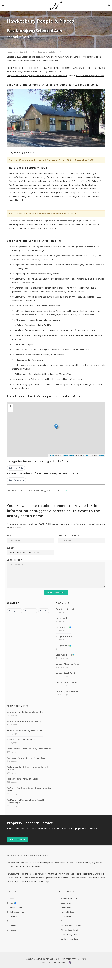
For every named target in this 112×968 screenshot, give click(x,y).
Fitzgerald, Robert (64, 636)
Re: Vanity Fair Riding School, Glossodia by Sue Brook (29, 789)
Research (13, 916)
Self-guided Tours (17, 912)
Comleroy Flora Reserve (67, 691)
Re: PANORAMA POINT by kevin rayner (25, 730)
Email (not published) (68, 536)
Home (9, 52)
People (43, 611)
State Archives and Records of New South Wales (48, 213)
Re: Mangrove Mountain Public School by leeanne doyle (26, 801)
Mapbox (101, 455)
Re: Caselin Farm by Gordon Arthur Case (26, 758)
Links (12, 921)
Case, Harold (62, 618)
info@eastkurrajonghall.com (90, 75)
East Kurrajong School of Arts (50, 52)
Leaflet (51, 455)
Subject (10, 548)
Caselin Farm (66, 907)
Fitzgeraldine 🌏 (63, 645)
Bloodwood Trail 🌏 (65, 654)
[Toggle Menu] (3, 5)
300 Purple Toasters (59, 962)
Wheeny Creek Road (65, 673)
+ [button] (10, 406)
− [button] (10, 410)
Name (9, 536)
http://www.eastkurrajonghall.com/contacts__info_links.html (37, 75)
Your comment (14, 560)
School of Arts (30, 52)
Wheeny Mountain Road (67, 664)
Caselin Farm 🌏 (63, 627)
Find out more (17, 839)
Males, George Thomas (67, 682)
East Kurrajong (16, 480)
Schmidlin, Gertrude (65, 609)
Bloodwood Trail (67, 921)
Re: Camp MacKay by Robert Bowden (24, 721)
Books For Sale (16, 907)
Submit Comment (56, 592)
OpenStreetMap (68, 455)
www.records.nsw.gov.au (66, 220)
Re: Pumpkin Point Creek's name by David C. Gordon (27, 768)
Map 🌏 (13, 903)
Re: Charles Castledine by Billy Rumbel (25, 712)
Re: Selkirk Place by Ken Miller (21, 739)
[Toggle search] (109, 5)
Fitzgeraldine (66, 916)
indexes (13, 930)
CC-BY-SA (87, 455)
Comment (13, 925)
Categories (18, 52)
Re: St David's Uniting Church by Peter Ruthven (29, 748)
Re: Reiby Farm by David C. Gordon (23, 779)
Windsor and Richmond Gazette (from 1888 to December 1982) (56, 160)
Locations (30, 611)
